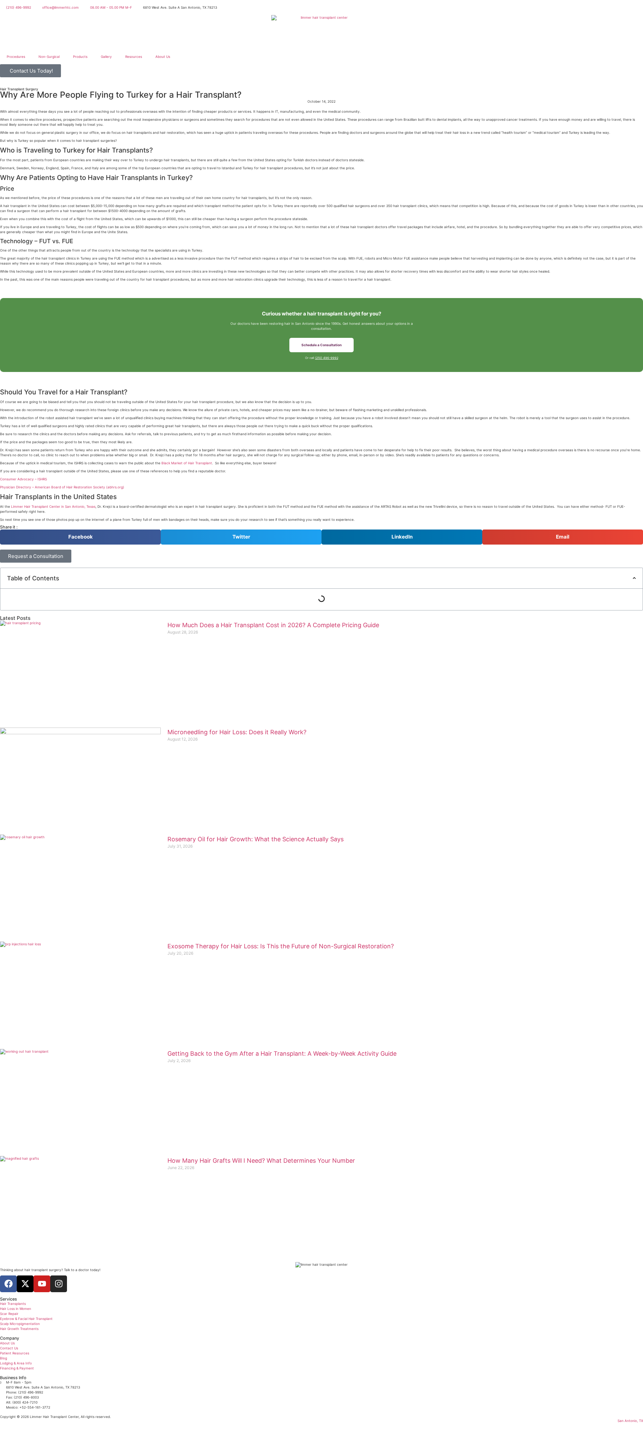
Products (80, 57)
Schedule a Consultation (321, 345)
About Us (162, 57)
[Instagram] (58, 1283)
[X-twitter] (25, 1283)
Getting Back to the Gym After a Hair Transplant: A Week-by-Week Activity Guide (282, 1053)
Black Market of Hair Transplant (186, 463)
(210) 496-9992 (326, 358)
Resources (133, 57)
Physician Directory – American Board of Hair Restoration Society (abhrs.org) (62, 487)
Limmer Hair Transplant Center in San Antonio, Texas (53, 506)
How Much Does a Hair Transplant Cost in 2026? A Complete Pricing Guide (273, 625)
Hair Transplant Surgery (19, 89)
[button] (80, 537)
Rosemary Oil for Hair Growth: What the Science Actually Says (255, 839)
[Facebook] (8, 1283)
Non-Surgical (49, 57)
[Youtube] (41, 1283)
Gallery (106, 57)
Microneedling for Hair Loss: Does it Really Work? (236, 732)
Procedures (16, 57)
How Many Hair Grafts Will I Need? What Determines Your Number (261, 1160)
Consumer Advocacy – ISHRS (23, 479)
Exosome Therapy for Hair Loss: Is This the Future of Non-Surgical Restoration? (280, 946)
